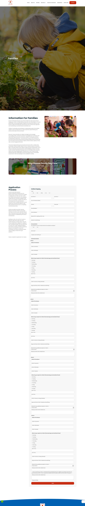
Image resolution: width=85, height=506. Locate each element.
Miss (42, 193)
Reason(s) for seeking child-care (37, 216)
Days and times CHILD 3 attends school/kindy (41, 402)
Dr (49, 193)
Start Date (33, 230)
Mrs (37, 193)
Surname (56, 196)
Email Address (34, 212)
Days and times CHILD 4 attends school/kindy (41, 460)
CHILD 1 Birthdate (34, 250)
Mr (33, 193)
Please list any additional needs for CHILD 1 (39, 289)
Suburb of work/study (35, 220)
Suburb (32, 204)
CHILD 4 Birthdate (35, 425)
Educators (43, 2)
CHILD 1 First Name (35, 242)
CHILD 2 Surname (34, 305)
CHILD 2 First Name (35, 301)
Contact (73, 2)
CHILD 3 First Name (35, 359)
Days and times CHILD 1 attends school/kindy (40, 285)
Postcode (56, 204)
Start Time (33, 273)
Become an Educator (51, 2)
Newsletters (59, 2)
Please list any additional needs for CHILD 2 (39, 348)
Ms (46, 193)
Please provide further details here (38, 293)
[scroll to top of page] (2, 501)
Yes (33, 227)
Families (37, 2)
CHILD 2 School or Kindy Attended (37, 340)
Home (28, 2)
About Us (33, 2)
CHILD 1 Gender (34, 254)
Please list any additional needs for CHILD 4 (40, 464)
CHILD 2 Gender (34, 312)
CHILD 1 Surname (34, 246)
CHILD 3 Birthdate (35, 367)
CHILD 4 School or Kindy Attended (38, 456)
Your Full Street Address (35, 200)
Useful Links (66, 2)
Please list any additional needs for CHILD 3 (40, 406)
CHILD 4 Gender (35, 429)
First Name (33, 196)
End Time (33, 277)
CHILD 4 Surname (35, 421)
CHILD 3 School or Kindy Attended (38, 398)
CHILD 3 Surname (35, 363)
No (37, 227)
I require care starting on (36, 234)
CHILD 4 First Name (36, 417)
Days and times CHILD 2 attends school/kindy (40, 344)
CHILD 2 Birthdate (34, 309)
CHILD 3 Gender (35, 371)
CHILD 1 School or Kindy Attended (37, 281)
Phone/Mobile (34, 208)
